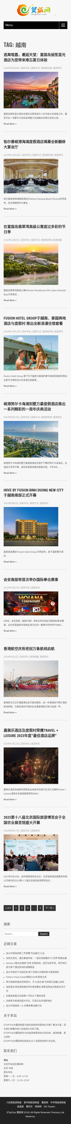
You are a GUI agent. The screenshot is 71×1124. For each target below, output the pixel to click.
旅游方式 (35, 68)
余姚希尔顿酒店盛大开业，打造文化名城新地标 (29, 1001)
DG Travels (49, 1106)
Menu (9, 25)
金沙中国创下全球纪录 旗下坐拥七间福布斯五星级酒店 (32, 972)
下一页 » (50, 908)
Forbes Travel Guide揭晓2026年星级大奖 (26, 977)
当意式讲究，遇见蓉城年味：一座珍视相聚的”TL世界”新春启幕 (36, 958)
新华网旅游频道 (31, 1102)
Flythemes (40, 1116)
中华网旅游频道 (58, 1102)
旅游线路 (57, 240)
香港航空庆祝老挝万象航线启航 (29, 649)
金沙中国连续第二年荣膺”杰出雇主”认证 (25, 953)
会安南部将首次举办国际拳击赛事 (31, 580)
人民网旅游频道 (13, 1102)
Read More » (10, 124)
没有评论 (25, 68)
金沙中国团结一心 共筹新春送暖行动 (24, 1006)
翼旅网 (45, 1102)
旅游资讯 (57, 68)
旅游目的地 (46, 68)
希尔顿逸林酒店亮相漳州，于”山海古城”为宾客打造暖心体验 (35, 982)
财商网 (38, 1106)
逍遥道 (20, 1106)
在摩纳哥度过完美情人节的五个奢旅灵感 (25, 996)
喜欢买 (29, 1106)
